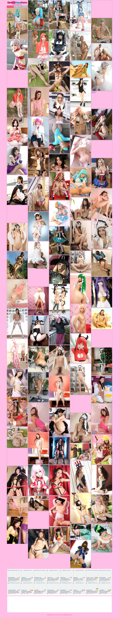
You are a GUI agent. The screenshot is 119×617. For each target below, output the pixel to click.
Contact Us (69, 614)
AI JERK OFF (17, 6)
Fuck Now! (24, 6)
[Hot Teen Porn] (17, 2)
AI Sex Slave (10, 6)
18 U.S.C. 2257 (59, 614)
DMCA (65, 614)
